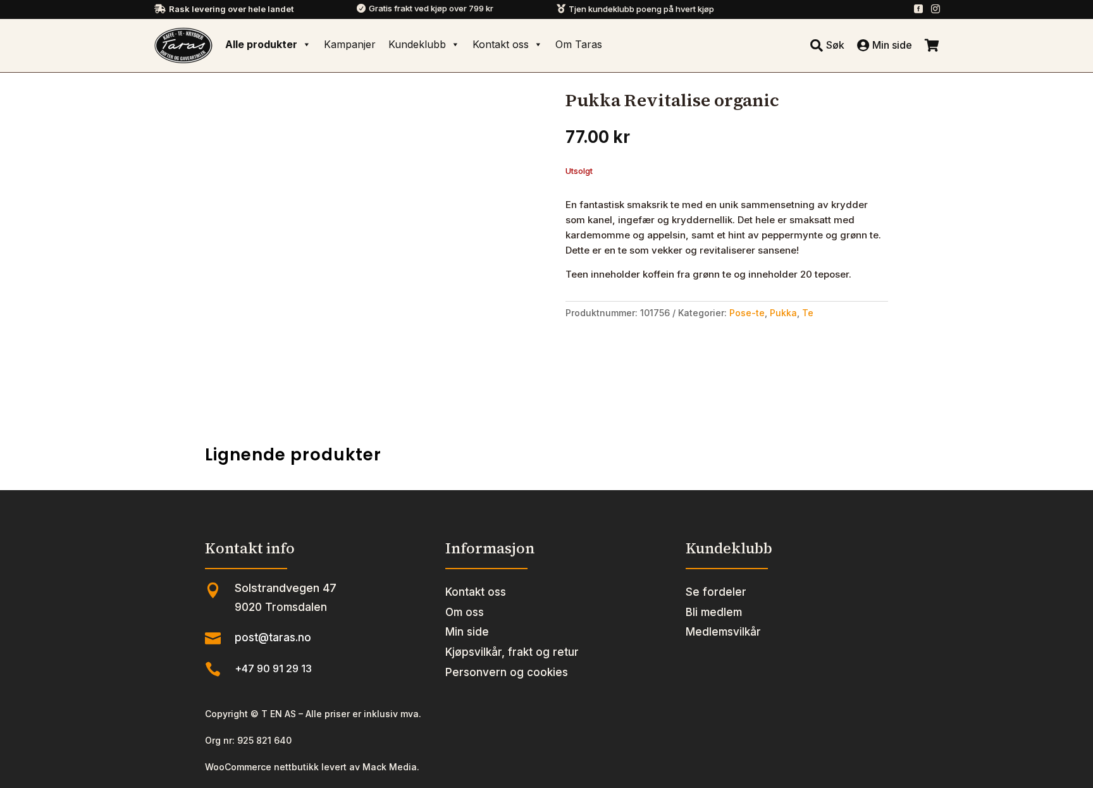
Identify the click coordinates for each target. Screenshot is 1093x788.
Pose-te (747, 312)
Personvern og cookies (506, 672)
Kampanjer (350, 44)
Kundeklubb (417, 44)
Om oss (464, 612)
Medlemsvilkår (723, 631)
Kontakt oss (500, 44)
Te (807, 312)
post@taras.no (273, 637)
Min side (467, 631)
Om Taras (578, 44)
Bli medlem (714, 612)
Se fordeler (716, 592)
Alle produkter (261, 44)
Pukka (783, 312)
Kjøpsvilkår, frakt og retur (512, 652)
